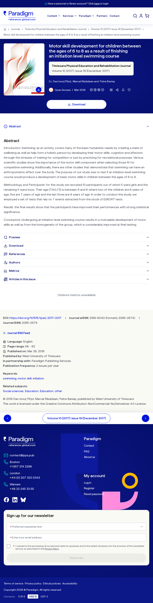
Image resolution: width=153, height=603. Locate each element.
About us (89, 457)
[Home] (5, 29)
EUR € (21, 596)
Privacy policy (33, 583)
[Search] (135, 16)
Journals (15, 29)
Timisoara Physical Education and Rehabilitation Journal (55, 29)
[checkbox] (8, 546)
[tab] (76, 126)
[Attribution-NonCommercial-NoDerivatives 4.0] (97, 90)
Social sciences (13, 391)
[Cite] (111, 90)
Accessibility (69, 583)
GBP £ (44, 596)
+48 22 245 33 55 (22, 489)
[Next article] (145, 418)
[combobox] (76, 527)
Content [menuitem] (52, 15)
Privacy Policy (52, 549)
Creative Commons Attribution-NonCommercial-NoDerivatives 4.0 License (96, 403)
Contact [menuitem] (114, 15)
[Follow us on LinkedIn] (15, 499)
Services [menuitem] (68, 15)
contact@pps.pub (22, 455)
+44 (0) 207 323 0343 (25, 477)
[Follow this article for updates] (123, 90)
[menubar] (83, 16)
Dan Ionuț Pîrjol (62, 81)
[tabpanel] (76, 182)
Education (31, 391)
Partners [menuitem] (102, 15)
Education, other (51, 391)
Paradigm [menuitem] (85, 15)
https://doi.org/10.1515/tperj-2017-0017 (35, 318)
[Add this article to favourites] (129, 90)
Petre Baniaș (107, 81)
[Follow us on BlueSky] (23, 499)
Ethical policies (52, 583)
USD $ (33, 596)
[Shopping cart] (147, 16)
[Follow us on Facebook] (6, 499)
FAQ (86, 451)
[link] (36, 441)
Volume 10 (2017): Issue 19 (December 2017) (116, 29)
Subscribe (76, 558)
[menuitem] (141, 16)
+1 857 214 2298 (21, 466)
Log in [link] (87, 482)
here (97, 3)
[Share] (117, 90)
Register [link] (89, 488)
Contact (89, 445)
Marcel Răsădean (83, 81)
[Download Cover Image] (38, 90)
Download (78, 104)
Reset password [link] (94, 494)
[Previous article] (7, 418)
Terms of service (13, 583)
